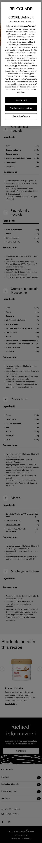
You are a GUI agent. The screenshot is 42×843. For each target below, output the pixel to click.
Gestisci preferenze (21, 116)
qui (16, 66)
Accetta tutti (21, 100)
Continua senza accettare (21, 108)
